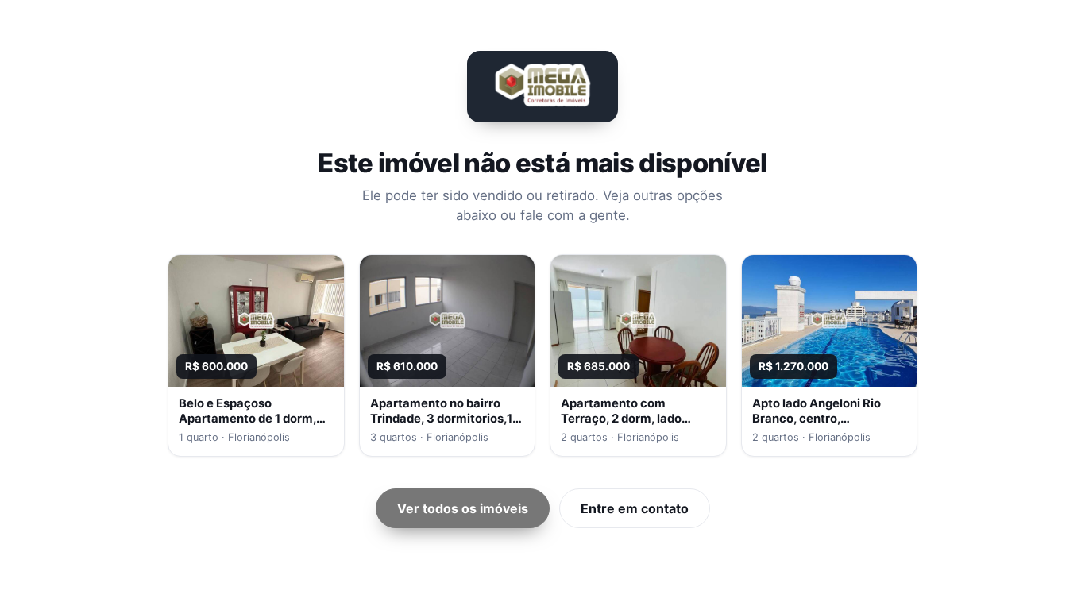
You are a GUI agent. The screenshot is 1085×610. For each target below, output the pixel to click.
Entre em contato (635, 508)
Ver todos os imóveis (462, 508)
